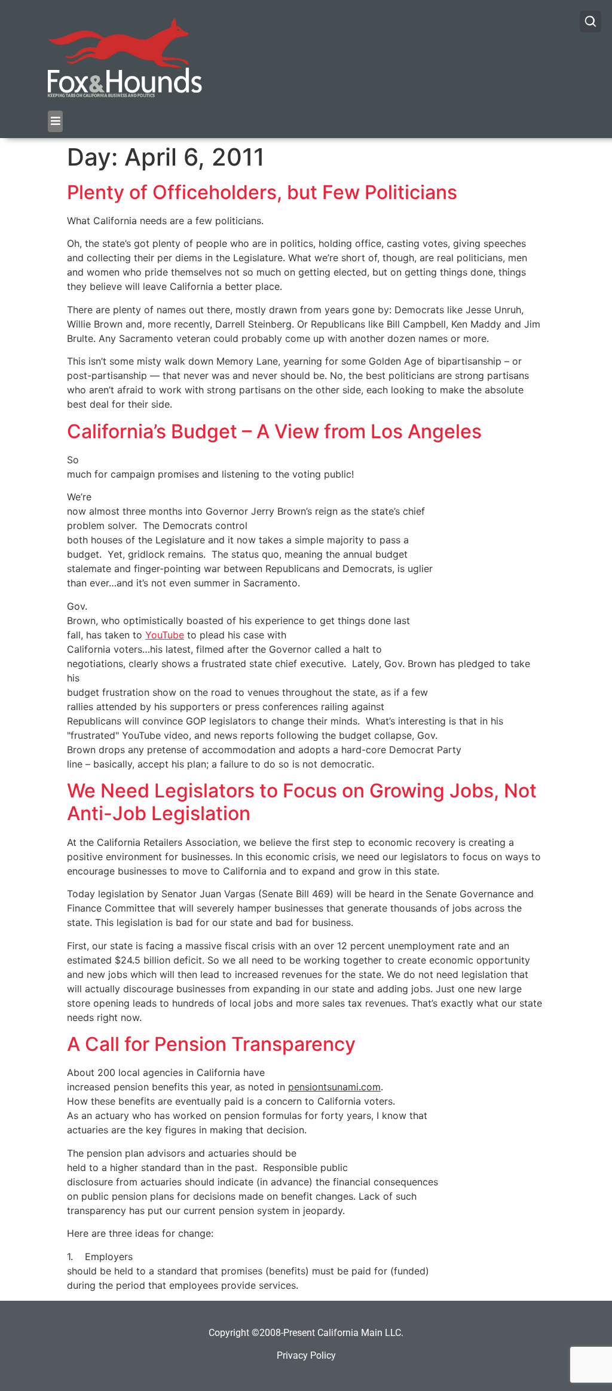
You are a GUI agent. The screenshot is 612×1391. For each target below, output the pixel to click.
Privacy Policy (306, 1355)
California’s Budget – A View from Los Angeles (274, 431)
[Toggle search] (590, 21)
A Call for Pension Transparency (211, 1044)
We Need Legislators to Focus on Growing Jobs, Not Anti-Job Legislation (302, 802)
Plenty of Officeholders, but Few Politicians (262, 192)
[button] (55, 121)
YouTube (164, 635)
